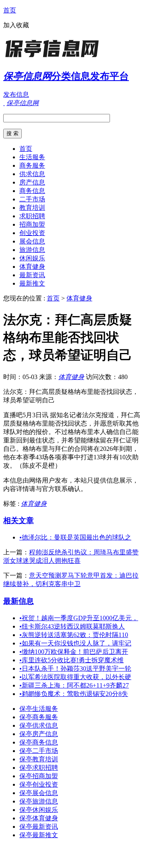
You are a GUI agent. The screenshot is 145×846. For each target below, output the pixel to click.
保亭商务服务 (38, 717)
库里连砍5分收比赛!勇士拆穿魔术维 (71, 660)
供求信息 (32, 173)
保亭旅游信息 (38, 801)
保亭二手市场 (38, 750)
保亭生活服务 (38, 708)
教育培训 (32, 207)
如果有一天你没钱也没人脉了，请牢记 (75, 643)
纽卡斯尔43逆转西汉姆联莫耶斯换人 (72, 626)
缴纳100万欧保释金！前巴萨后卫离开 (73, 651)
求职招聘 (32, 216)
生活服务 (32, 157)
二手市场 (32, 199)
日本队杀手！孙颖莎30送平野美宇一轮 (75, 668)
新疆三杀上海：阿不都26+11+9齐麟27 (74, 685)
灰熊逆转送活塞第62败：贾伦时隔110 (73, 634)
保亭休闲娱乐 (38, 809)
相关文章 (18, 520)
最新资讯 (32, 275)
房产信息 (32, 182)
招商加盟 (32, 224)
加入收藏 (16, 25)
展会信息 (32, 241)
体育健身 (32, 266)
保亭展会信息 (38, 792)
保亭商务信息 (38, 742)
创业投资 (32, 232)
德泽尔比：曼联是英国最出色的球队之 (75, 537)
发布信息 (16, 94)
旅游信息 (32, 249)
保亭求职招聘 (38, 767)
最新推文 (32, 283)
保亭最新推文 (38, 835)
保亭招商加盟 (38, 776)
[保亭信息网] (53, 58)
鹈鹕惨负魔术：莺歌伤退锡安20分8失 (73, 693)
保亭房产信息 (38, 733)
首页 (9, 10)
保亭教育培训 (38, 759)
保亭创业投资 (38, 784)
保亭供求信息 (38, 725)
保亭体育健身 (38, 818)
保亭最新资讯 (38, 826)
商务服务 (32, 165)
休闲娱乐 (32, 258)
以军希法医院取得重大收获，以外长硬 (75, 677)
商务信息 (32, 190)
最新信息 (18, 601)
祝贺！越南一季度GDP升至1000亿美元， (78, 618)
